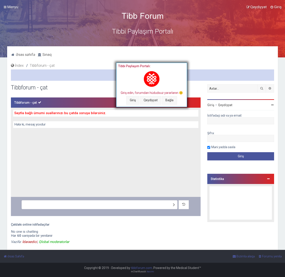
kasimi (150, 271)
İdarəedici (29, 242)
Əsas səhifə (25, 54)
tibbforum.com (141, 268)
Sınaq (46, 54)
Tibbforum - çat (25, 102)
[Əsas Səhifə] (142, 16)
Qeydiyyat (151, 100)
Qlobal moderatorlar (54, 242)
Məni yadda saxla (223, 147)
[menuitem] (276, 7)
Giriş (133, 100)
